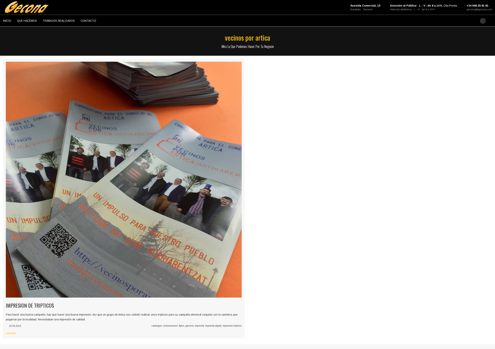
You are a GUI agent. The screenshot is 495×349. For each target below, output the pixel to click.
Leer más (11, 333)
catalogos (157, 325)
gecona (190, 325)
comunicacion (170, 325)
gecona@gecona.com (479, 9)
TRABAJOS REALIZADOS (59, 20)
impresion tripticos (232, 325)
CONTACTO (88, 20)
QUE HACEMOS (27, 20)
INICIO (7, 20)
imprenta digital (213, 325)
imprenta (199, 325)
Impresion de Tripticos (30, 305)
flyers (181, 325)
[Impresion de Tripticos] (124, 180)
